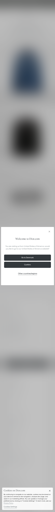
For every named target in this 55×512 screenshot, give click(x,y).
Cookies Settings (10, 507)
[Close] (49, 490)
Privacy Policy (8, 503)
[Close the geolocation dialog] (49, 231)
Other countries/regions (27, 273)
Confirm (27, 265)
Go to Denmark (27, 258)
